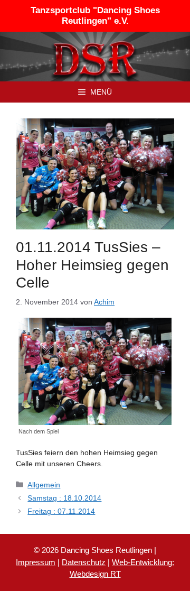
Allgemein (43, 485)
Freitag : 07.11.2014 (61, 511)
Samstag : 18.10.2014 (64, 498)
